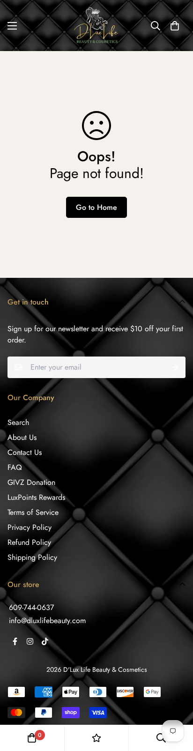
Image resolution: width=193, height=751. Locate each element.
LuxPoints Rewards (36, 497)
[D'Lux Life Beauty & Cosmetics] (96, 25)
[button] (175, 26)
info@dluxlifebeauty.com (47, 620)
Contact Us (24, 452)
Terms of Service (33, 512)
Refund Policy (29, 542)
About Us (22, 437)
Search (18, 422)
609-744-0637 (31, 607)
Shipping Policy (32, 557)
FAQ (14, 467)
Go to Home (96, 207)
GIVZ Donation (31, 482)
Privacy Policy (29, 527)
